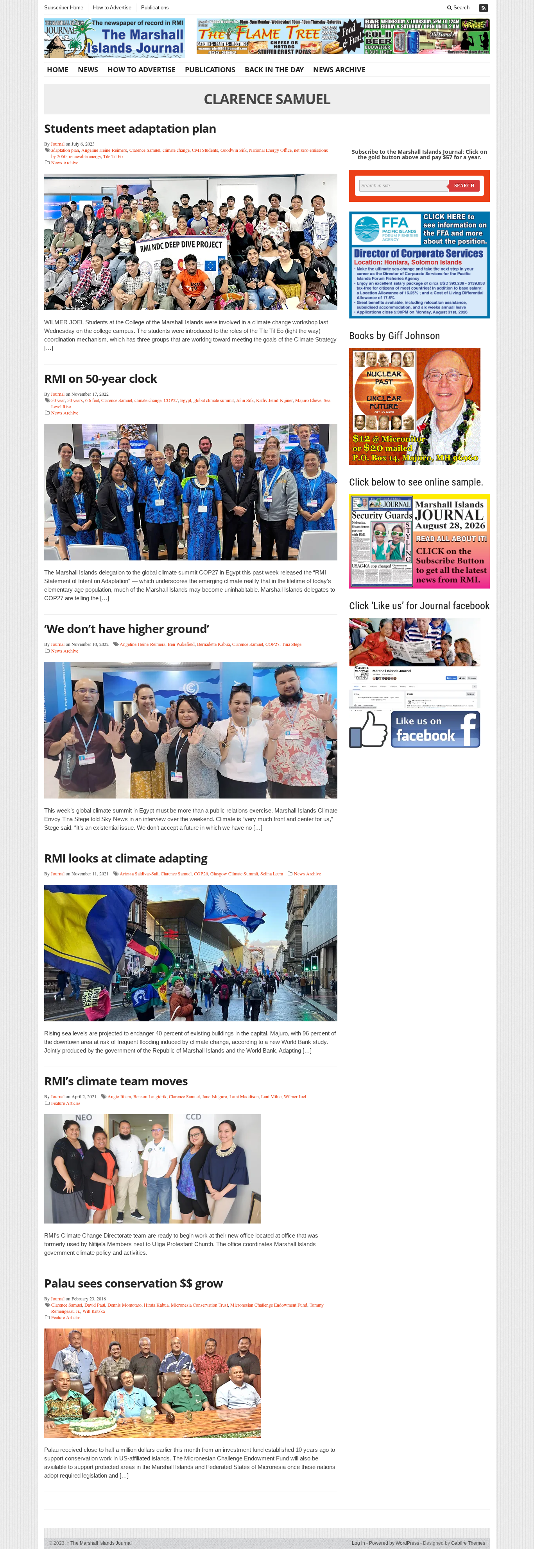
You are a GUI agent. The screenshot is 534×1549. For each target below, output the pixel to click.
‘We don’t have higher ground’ (126, 629)
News (88, 69)
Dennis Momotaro (125, 1305)
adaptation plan (65, 150)
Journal (58, 143)
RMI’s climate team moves (116, 1081)
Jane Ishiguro (214, 1096)
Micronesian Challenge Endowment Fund (268, 1305)
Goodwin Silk (233, 150)
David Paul (94, 1305)
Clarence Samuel (144, 150)
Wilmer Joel (295, 1096)
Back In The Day (274, 69)
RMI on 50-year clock (100, 378)
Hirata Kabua (156, 1305)
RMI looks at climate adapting (125, 858)
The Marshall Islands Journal (99, 1543)
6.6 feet (92, 400)
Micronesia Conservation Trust (199, 1305)
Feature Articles (66, 1103)
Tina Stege (291, 644)
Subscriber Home (63, 8)
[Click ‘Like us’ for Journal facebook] (419, 683)
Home (57, 69)
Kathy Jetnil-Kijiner (274, 400)
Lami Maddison (244, 1096)
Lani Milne (271, 1096)
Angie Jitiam (119, 1096)
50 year (58, 400)
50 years (75, 400)
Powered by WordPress (394, 1543)
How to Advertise (112, 8)
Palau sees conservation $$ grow (133, 1283)
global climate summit (214, 400)
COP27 (171, 400)
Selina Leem (271, 873)
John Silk (245, 400)
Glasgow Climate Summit (234, 873)
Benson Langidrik (150, 1096)
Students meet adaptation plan (130, 128)
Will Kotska (93, 1311)
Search (460, 8)
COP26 (201, 873)
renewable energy (85, 156)
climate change (176, 150)
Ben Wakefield (181, 644)
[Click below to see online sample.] (419, 541)
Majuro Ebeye (308, 400)
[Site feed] (484, 8)
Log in (358, 1543)
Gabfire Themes (468, 1543)
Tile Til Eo (113, 156)
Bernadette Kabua (213, 644)
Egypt (185, 400)
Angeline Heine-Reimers (104, 150)
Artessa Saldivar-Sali (139, 873)
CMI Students (205, 150)
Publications (155, 8)
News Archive (339, 69)
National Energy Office (270, 150)
